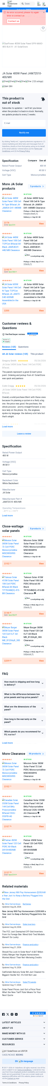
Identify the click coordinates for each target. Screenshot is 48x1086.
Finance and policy (30, 944)
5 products (35, 186)
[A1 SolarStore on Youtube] (16, 1014)
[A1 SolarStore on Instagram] (12, 1014)
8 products (35, 528)
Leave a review (24, 433)
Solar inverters (29, 924)
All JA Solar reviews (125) (15, 354)
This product (36, 354)
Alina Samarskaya (12, 904)
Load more (7, 426)
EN (16, 1061)
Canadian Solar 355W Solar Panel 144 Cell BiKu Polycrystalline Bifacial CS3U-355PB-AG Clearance (34, 806)
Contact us (11, 1078)
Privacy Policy (24, 151)
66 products (35, 753)
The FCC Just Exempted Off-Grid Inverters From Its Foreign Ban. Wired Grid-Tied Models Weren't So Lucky (23, 934)
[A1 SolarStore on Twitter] (7, 1014)
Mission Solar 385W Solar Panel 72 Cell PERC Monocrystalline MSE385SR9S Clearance (34, 547)
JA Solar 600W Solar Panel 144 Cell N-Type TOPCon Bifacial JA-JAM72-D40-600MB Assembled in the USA (34, 290)
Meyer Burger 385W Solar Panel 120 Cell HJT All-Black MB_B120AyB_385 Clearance (33, 634)
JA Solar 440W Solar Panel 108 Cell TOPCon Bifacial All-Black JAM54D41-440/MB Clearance (34, 244)
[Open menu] (3, 3)
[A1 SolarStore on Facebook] (3, 1014)
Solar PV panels (29, 982)
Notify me (24, 132)
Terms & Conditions (24, 1070)
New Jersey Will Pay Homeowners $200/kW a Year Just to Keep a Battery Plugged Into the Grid (24, 914)
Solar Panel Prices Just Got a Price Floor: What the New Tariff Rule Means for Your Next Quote (21, 992)
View (41, 223)
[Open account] (39, 4)
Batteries (27, 904)
